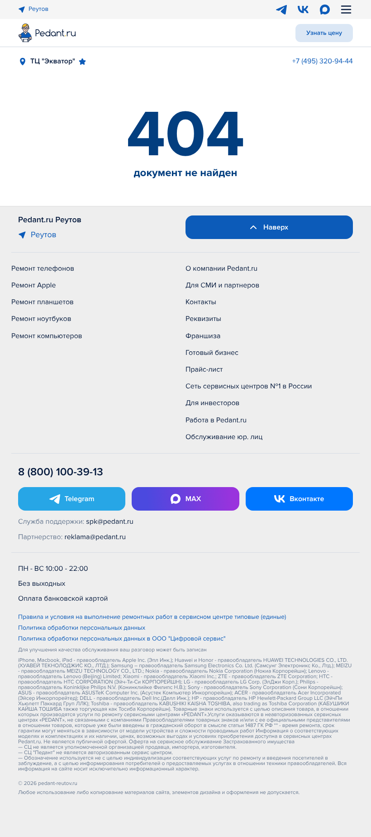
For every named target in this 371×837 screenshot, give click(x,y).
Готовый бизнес (212, 352)
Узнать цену (324, 33)
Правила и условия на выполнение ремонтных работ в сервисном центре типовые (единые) (152, 617)
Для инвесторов (213, 402)
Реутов (38, 9)
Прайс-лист (204, 369)
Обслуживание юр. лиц (224, 436)
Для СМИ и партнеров (222, 285)
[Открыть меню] (346, 9)
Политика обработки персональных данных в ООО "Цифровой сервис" (122, 639)
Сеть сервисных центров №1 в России (249, 386)
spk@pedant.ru (109, 521)
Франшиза (203, 335)
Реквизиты (203, 318)
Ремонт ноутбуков (41, 318)
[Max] (324, 9)
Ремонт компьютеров (46, 335)
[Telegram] (281, 9)
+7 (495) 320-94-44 (322, 61)
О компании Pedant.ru (221, 268)
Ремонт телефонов (42, 268)
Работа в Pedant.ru (216, 420)
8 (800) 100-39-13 (60, 472)
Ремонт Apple (33, 285)
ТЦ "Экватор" (52, 61)
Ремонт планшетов (42, 301)
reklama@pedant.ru (95, 536)
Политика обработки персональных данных (81, 628)
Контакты (201, 301)
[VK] (303, 9)
